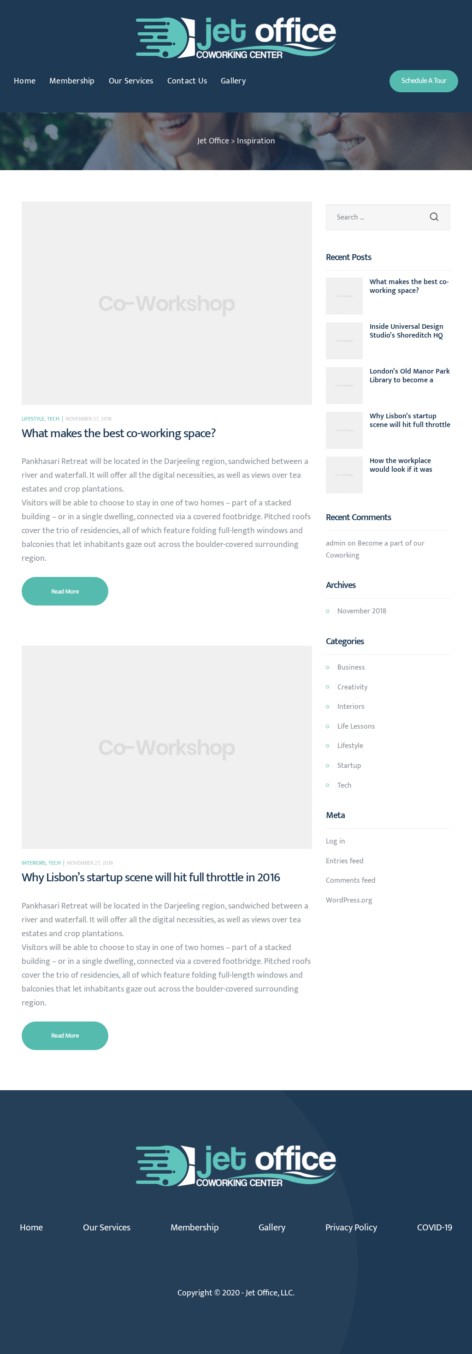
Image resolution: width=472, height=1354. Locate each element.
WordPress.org (349, 900)
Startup (349, 766)
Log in (335, 841)
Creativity (352, 687)
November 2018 (361, 611)
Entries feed (345, 861)
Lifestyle (33, 418)
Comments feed (351, 880)
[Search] (434, 217)
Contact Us (187, 81)
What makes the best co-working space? (119, 433)
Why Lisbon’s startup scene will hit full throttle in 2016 (151, 877)
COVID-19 (434, 1227)
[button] (423, 81)
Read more (75, 587)
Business (351, 667)
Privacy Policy (351, 1227)
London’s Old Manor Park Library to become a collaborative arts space (410, 376)
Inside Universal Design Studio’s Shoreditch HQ (406, 331)
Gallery (233, 81)
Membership (72, 81)
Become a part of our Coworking (375, 549)
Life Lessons (356, 726)
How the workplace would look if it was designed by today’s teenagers (402, 465)
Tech (53, 418)
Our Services (131, 81)
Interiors (34, 862)
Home (24, 81)
